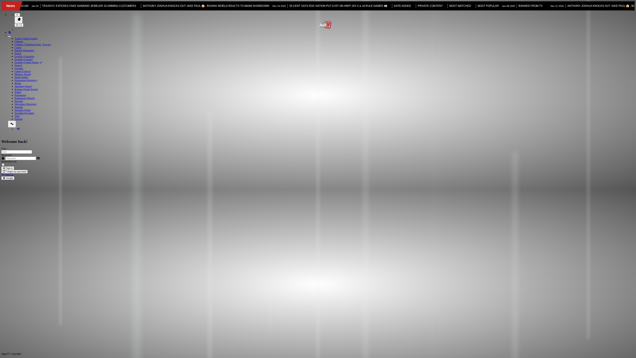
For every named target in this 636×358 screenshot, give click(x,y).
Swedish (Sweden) (24, 113)
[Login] (18, 128)
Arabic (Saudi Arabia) (26, 38)
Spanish (19, 107)
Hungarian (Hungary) (26, 80)
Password (6, 155)
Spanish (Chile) (23, 110)
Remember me (9, 161)
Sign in (9, 168)
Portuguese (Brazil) (25, 98)
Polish (18, 92)
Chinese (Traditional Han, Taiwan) (33, 44)
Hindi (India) (21, 77)
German (19, 68)
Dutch (18, 53)
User (3, 148)
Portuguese (20, 95)
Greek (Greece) (23, 71)
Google (9, 178)
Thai (17, 116)
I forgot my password (15, 171)
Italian (18, 83)
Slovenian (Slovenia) (25, 104)
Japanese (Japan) (23, 86)
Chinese (19, 41)
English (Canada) (24, 59)
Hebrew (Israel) (23, 74)
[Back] (17, 15)
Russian (19, 101)
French (18, 65)
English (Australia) (24, 56)
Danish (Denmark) (24, 50)
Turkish (19, 119)
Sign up (9, 174)
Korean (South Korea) (26, 89)
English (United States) (27, 62)
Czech (18, 47)
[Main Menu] (19, 20)
